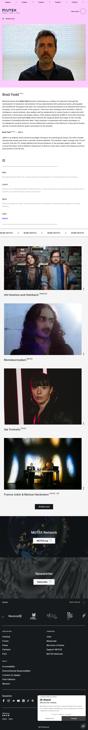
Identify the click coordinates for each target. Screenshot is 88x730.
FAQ (4, 653)
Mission (6, 683)
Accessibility (8, 666)
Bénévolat (51, 640)
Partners (5, 602)
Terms (10, 719)
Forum (5, 640)
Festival (6, 636)
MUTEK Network (55, 653)
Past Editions (8, 679)
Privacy (4, 719)
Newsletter (7, 695)
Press (5, 645)
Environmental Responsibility (16, 670)
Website (5, 218)
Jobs (49, 636)
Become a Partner (55, 645)
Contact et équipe (11, 675)
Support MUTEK (54, 649)
